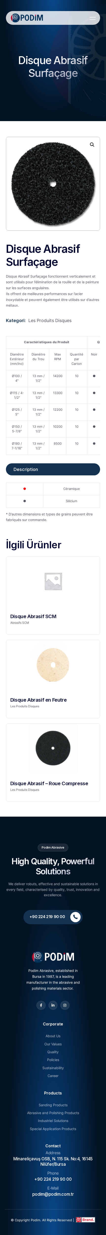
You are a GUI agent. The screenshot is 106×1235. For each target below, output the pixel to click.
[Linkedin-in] (53, 1005)
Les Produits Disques (49, 320)
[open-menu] (91, 18)
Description (26, 469)
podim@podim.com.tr (53, 1194)
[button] (92, 144)
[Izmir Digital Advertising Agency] (85, 1220)
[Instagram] (64, 1005)
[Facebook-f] (40, 1005)
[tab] (53, 469)
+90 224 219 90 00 (52, 1179)
